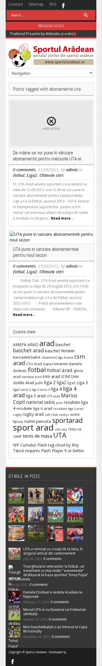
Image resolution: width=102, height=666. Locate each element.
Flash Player (52, 450)
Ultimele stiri (51, 175)
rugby (17, 414)
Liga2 (32, 175)
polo (59, 402)
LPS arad (53, 396)
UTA (59, 435)
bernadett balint (26, 357)
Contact (15, 4)
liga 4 (56, 389)
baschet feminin (60, 350)
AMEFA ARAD (25, 344)
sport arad (33, 427)
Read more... (62, 218)
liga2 (61, 382)
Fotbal (18, 175)
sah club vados (57, 414)
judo (39, 382)
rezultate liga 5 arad (68, 408)
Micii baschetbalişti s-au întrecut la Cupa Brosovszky (55, 629)
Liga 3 (82, 382)
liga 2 (50, 382)
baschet (63, 344)
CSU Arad (34, 363)
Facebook (63, 5)
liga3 (71, 382)
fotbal (37, 369)
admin (72, 169)
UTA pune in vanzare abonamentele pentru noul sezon (46, 252)
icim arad (51, 376)
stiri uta (61, 429)
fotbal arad (60, 370)
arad (46, 343)
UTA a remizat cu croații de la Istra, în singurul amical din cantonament (53, 551)
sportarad (67, 420)
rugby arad (33, 414)
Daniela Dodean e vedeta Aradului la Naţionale (52, 594)
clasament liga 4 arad (57, 357)
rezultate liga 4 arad (34, 408)
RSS (52, 4)
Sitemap (36, 4)
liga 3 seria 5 (41, 390)
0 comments (24, 169)
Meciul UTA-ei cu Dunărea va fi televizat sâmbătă (54, 611)
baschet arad (28, 350)
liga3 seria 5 (22, 389)
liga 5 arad (36, 395)
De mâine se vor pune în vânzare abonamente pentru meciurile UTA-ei (47, 156)
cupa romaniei (55, 363)
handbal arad (32, 377)
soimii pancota (37, 421)
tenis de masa (37, 436)
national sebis (40, 402)
